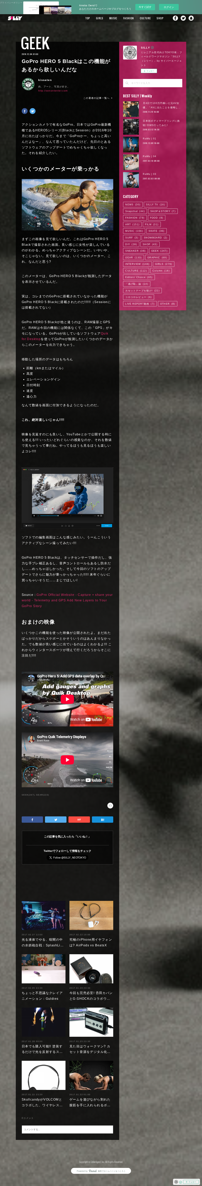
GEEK (35, 42)
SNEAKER (135, 250)
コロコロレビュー (138, 297)
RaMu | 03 (149, 174)
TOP (87, 18)
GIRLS (99, 18)
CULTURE (145, 18)
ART (132, 224)
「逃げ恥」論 (136, 284)
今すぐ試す (145, 7)
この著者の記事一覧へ (96, 98)
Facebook (175, 18)
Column (161, 270)
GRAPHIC (157, 257)
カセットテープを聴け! (142, 290)
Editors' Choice (139, 277)
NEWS (132, 204)
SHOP (160, 18)
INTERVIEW (137, 264)
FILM (151, 224)
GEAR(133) (42, 795)
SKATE (157, 231)
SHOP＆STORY (163, 211)
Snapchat (191, 18)
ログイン (169, 7)
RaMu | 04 (149, 156)
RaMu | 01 (149, 138)
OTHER (167, 303)
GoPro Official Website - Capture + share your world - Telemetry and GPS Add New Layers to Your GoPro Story (67, 600)
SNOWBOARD (155, 237)
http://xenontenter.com (53, 90)
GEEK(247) (28, 795)
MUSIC (113, 18)
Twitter (183, 18)
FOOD (156, 217)
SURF (131, 237)
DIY (131, 244)
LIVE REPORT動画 (139, 303)
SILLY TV (155, 204)
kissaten (45, 80)
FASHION (128, 18)
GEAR (133, 257)
